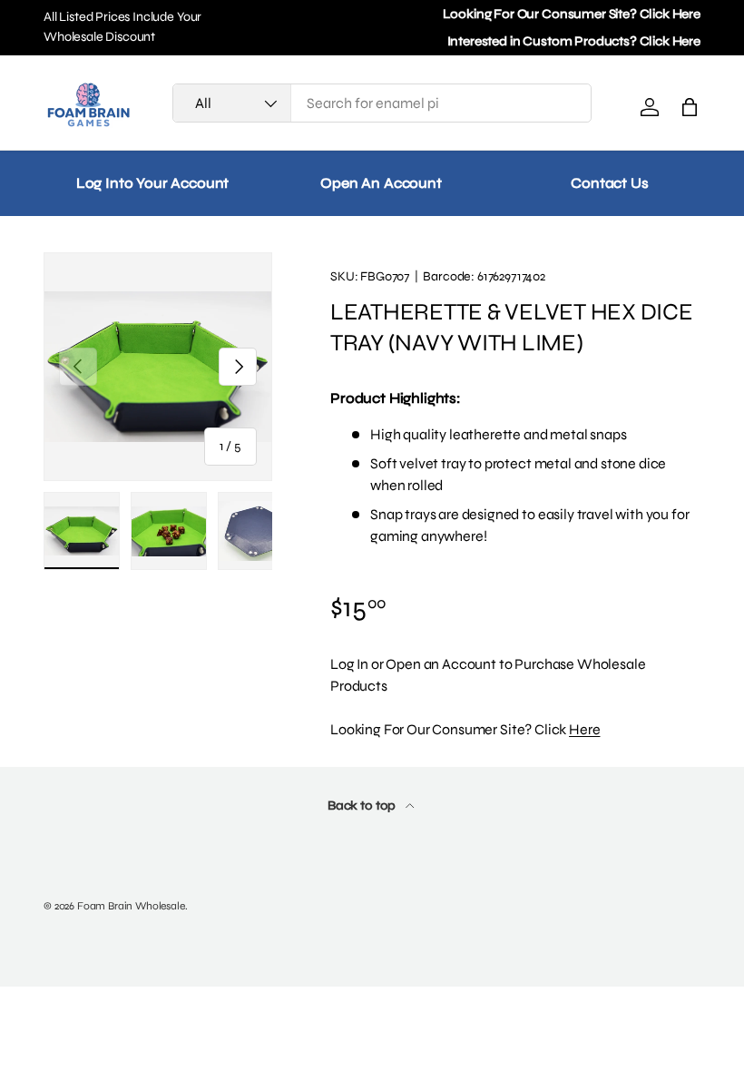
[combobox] (382, 103)
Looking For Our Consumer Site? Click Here (571, 14)
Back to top (363, 805)
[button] (690, 107)
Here (584, 729)
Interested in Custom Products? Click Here (573, 41)
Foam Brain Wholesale (131, 905)
